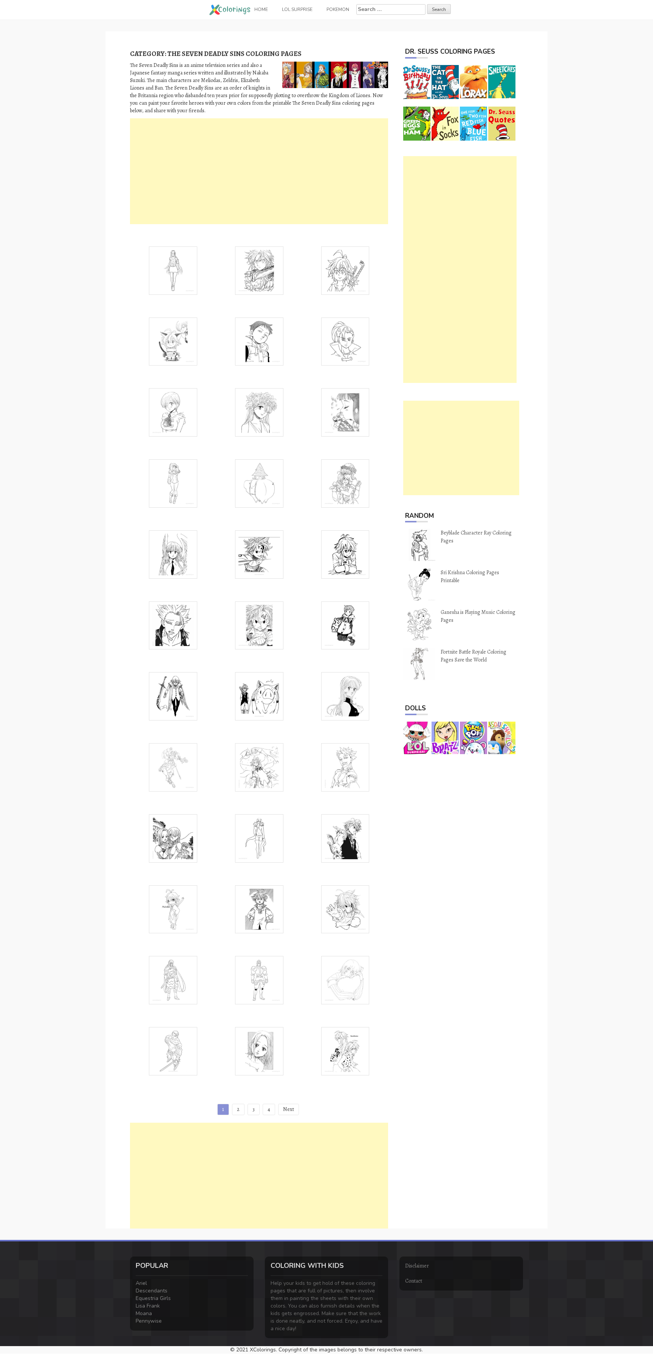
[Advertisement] (259, 171)
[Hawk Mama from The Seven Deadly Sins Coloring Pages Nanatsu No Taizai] (259, 483)
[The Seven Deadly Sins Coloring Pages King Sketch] (345, 625)
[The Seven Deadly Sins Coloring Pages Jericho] (345, 341)
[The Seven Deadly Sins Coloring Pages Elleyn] (259, 1050)
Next (288, 1109)
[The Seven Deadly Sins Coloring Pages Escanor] (173, 1050)
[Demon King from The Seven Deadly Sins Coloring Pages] (259, 766)
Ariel (141, 1283)
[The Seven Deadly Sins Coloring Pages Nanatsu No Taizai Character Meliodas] (345, 554)
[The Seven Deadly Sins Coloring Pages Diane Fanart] (173, 766)
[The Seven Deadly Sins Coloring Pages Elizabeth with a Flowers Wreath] (259, 411)
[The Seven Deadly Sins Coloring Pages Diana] (173, 483)
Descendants (151, 1290)
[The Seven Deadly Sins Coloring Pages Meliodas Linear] (345, 270)
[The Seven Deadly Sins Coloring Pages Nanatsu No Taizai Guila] (173, 270)
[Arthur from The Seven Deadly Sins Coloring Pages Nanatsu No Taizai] (259, 554)
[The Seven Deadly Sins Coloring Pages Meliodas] (259, 625)
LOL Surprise (297, 9)
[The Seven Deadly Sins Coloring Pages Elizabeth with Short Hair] (173, 411)
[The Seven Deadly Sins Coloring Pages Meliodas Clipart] (259, 909)
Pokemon (337, 9)
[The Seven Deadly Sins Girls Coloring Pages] (173, 837)
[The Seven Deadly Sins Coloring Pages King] (259, 341)
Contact (413, 1280)
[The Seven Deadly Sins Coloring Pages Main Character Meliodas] (345, 909)
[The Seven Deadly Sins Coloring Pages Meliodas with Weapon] (259, 270)
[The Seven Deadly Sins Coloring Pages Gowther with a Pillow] (345, 980)
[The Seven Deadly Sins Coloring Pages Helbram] (173, 695)
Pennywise (149, 1321)
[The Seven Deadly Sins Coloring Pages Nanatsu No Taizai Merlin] (259, 837)
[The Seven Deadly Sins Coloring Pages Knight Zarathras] (173, 980)
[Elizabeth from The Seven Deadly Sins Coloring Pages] (173, 554)
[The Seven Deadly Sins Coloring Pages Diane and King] (345, 411)
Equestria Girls (153, 1298)
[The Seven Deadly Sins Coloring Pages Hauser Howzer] (259, 980)
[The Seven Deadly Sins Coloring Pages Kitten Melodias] (173, 341)
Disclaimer (417, 1265)
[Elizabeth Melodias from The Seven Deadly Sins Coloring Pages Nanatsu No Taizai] (345, 483)
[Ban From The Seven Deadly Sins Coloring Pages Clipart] (345, 766)
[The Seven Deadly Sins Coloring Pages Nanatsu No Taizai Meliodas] (345, 837)
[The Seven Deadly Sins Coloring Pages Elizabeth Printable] (345, 695)
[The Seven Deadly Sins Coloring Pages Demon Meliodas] (345, 1050)
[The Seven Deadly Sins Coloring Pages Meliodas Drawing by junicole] (173, 909)
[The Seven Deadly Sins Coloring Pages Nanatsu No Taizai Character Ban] (173, 625)
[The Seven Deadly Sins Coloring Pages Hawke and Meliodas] (259, 695)
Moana (144, 1313)
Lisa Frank (148, 1305)
